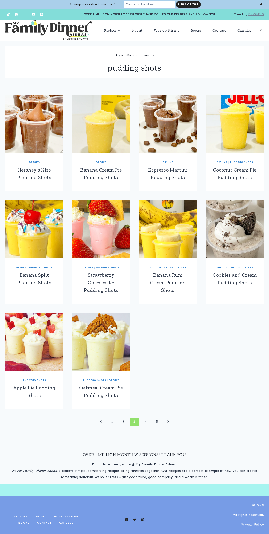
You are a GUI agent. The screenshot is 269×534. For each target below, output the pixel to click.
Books (196, 30)
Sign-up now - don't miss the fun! (94, 4)
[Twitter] (134, 519)
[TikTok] (8, 14)
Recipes (21, 516)
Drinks (34, 162)
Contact (219, 30)
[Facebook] (25, 14)
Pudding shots (241, 162)
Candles (244, 30)
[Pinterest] (41, 14)
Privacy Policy (252, 524)
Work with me (166, 30)
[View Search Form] (261, 30)
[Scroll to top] (259, 517)
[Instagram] (16, 14)
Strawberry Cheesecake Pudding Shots (101, 282)
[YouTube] (33, 14)
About (137, 30)
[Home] (116, 55)
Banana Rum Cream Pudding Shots (168, 282)
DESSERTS (256, 14)
